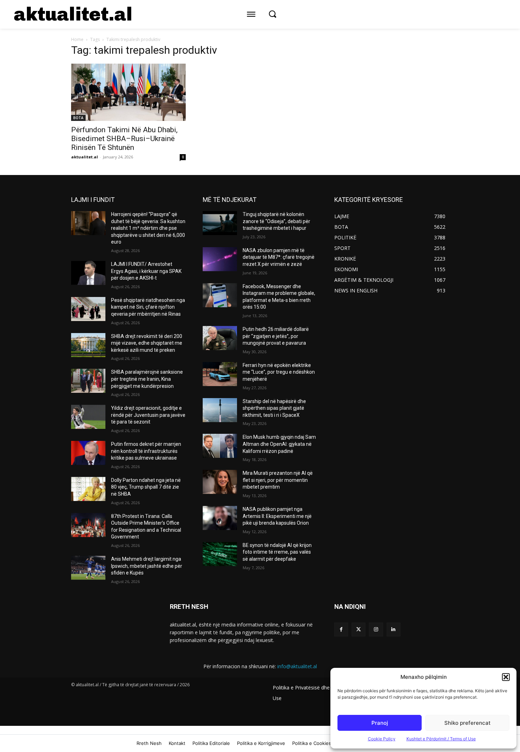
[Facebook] (341, 629)
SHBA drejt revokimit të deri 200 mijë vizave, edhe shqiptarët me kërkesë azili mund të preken (146, 343)
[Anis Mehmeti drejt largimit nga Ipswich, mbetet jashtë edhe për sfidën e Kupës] (88, 568)
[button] (505, 677)
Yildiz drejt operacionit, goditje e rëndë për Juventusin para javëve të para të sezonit (148, 415)
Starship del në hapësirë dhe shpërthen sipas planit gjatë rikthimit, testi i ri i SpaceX (274, 408)
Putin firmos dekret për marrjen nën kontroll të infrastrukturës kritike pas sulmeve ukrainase (146, 451)
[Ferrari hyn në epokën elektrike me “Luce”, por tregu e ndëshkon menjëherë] (220, 374)
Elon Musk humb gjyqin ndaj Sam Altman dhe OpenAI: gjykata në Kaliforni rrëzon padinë (279, 444)
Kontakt (177, 743)
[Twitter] (358, 629)
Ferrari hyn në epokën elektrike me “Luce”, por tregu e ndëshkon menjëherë (279, 372)
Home (77, 39)
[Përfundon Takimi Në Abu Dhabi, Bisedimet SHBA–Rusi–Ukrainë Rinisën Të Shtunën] (128, 92)
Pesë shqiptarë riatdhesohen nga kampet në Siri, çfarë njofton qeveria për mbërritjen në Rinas (148, 307)
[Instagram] (376, 629)
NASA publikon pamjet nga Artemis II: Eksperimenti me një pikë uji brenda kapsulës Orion (277, 516)
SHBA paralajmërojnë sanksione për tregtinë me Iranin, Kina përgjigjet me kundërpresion (147, 379)
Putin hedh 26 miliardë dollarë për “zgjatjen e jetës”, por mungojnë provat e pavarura (276, 336)
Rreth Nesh (149, 743)
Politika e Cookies (311, 743)
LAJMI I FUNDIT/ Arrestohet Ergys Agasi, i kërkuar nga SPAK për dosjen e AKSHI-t (146, 271)
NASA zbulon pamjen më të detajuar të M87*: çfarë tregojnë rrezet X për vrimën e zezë (278, 257)
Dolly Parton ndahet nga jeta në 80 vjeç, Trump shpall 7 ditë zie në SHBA (146, 487)
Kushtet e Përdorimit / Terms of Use (441, 738)
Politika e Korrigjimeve (261, 743)
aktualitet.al (84, 156)
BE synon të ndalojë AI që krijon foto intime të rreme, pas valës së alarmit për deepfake (277, 552)
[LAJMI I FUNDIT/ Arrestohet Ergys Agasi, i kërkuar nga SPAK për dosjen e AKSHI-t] (88, 273)
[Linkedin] (393, 629)
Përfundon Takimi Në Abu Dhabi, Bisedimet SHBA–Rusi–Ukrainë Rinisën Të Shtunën (124, 139)
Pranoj (379, 722)
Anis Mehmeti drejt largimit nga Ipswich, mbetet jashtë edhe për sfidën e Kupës (146, 566)
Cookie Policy (381, 738)
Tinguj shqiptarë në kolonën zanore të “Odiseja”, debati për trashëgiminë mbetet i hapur (276, 221)
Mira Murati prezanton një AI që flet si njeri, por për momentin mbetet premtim (278, 480)
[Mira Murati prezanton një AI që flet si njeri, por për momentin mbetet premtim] (220, 482)
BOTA (78, 117)
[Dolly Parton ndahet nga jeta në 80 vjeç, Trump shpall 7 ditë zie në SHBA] (88, 489)
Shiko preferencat (467, 722)
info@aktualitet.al (297, 666)
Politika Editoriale (211, 743)
